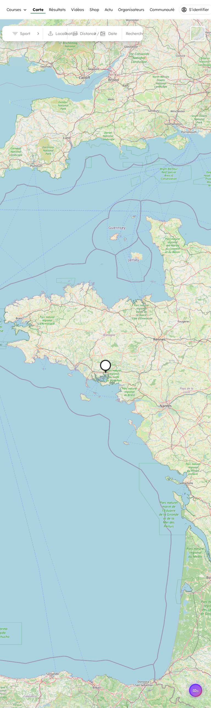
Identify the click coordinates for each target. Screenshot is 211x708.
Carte (38, 9)
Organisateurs (131, 9)
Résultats (57, 9)
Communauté (162, 9)
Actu (109, 9)
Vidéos (77, 9)
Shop (94, 9)
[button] (105, 366)
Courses (14, 9)
